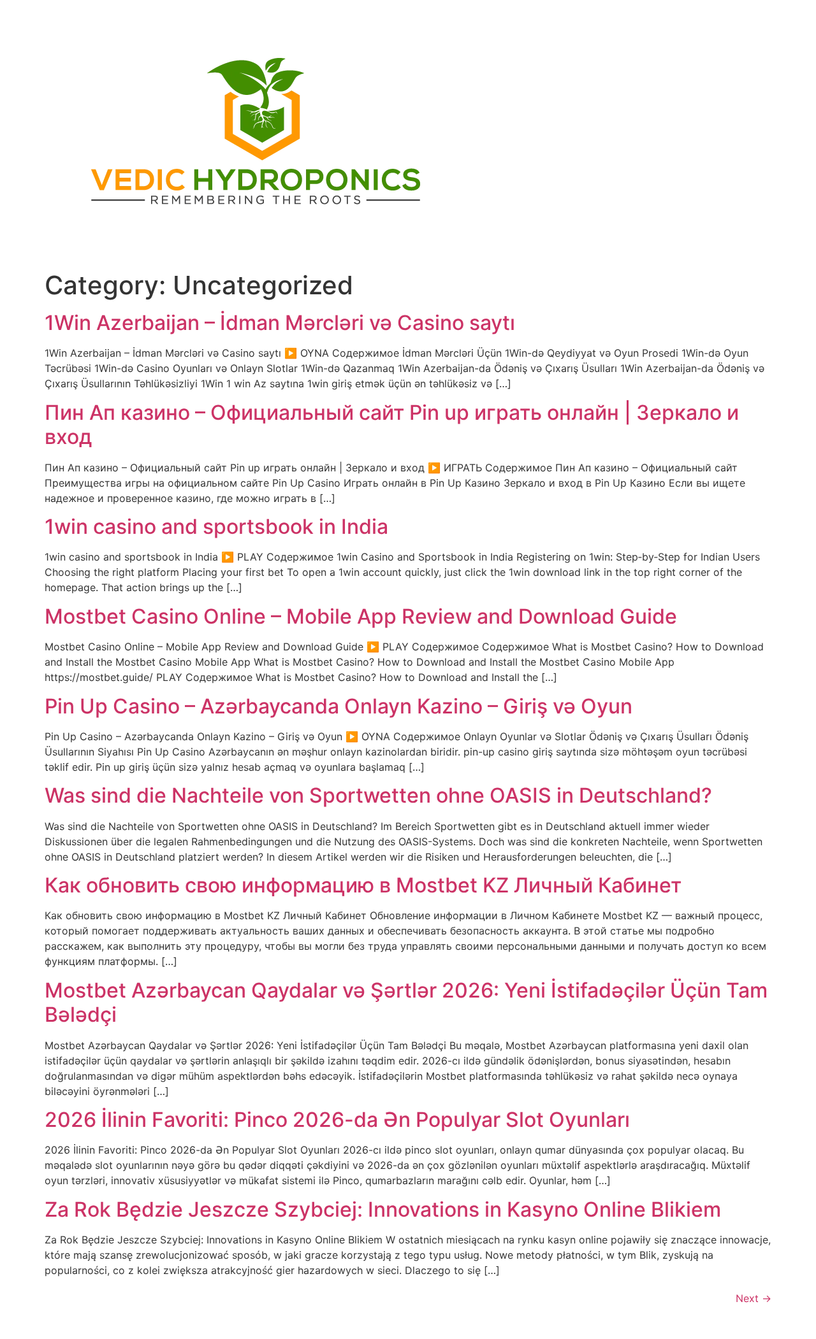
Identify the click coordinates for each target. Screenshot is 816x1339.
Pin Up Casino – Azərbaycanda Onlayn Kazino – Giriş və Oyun (338, 706)
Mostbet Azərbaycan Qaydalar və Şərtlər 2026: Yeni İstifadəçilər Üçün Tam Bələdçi (406, 1002)
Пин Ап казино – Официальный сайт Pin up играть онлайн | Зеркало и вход (392, 424)
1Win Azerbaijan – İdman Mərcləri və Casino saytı (280, 322)
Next (753, 1298)
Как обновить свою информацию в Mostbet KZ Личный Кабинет (363, 885)
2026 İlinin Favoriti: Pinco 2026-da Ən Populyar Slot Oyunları (337, 1119)
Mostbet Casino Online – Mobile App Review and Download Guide (361, 616)
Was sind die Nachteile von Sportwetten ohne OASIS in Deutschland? (378, 795)
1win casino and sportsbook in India (216, 526)
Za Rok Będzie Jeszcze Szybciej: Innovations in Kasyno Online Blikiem (383, 1209)
